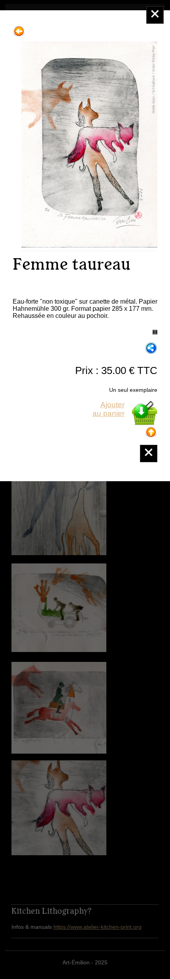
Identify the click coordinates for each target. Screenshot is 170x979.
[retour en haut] (151, 429)
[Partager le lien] (151, 348)
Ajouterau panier (109, 409)
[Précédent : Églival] (19, 28)
